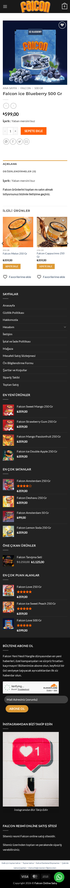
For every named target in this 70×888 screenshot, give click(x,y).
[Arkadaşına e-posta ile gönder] (26, 142)
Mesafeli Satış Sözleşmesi (19, 355)
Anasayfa (9, 305)
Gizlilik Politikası (13, 312)
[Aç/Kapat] (65, 327)
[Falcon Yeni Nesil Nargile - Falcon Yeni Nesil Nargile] (35, 6)
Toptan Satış (11, 384)
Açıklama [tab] (10, 164)
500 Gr (38, 88)
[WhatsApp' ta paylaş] (6, 142)
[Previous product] (13, 106)
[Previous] (3, 250)
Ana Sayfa (10, 88)
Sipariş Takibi (11, 377)
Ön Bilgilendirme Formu (18, 363)
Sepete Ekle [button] (11, 266)
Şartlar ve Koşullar (15, 370)
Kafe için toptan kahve (11, 863)
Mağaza (8, 348)
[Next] (67, 250)
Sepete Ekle (33, 131)
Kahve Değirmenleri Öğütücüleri (42, 868)
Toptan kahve (28, 863)
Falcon (26, 88)
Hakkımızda (10, 319)
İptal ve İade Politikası (17, 341)
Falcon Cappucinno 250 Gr (50, 255)
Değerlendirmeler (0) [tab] (19, 171)
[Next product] (6, 106)
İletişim (7, 334)
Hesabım (8, 327)
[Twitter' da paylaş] (20, 142)
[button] (5, 6)
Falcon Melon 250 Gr (15, 253)
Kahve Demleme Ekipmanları (48, 863)
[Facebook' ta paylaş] (13, 142)
